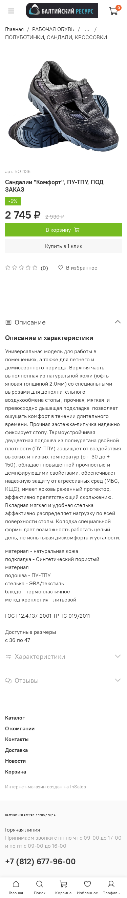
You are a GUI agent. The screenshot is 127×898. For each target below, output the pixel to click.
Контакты (16, 739)
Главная (14, 29)
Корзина (15, 771)
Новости (15, 760)
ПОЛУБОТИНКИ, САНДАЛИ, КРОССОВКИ (56, 37)
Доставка (16, 750)
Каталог (15, 717)
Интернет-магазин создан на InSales (45, 787)
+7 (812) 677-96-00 (40, 861)
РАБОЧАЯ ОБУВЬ (53, 29)
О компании (20, 728)
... (87, 29)
